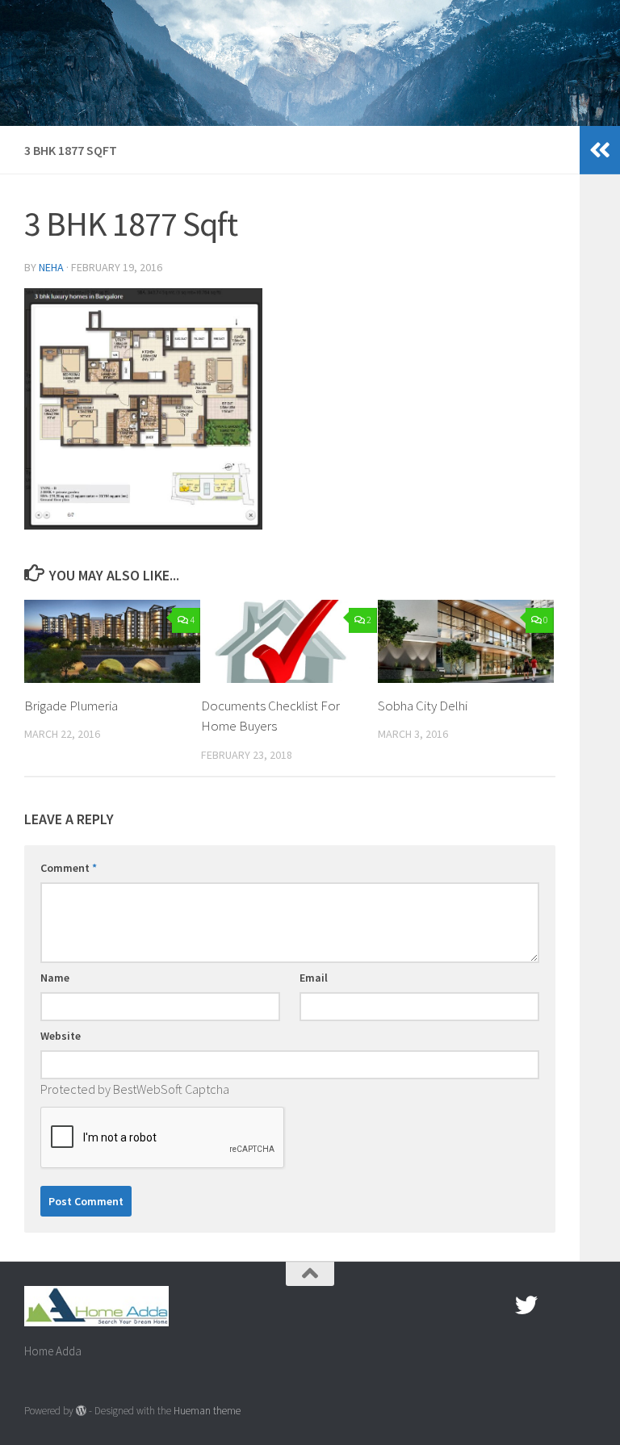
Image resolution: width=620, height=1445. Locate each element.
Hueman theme (207, 1411)
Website (60, 1035)
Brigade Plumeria (71, 705)
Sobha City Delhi (422, 705)
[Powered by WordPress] (81, 1410)
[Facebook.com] (497, 1305)
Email (314, 977)
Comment (68, 868)
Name (54, 977)
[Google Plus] (555, 1305)
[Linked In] (584, 1305)
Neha (51, 267)
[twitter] (526, 1305)
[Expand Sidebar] (600, 150)
